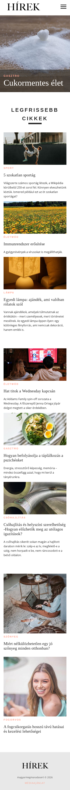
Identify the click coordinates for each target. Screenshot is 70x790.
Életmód (11, 237)
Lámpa (9, 292)
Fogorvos (12, 719)
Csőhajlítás (15, 517)
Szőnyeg (11, 636)
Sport (9, 168)
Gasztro (12, 75)
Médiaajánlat (35, 783)
